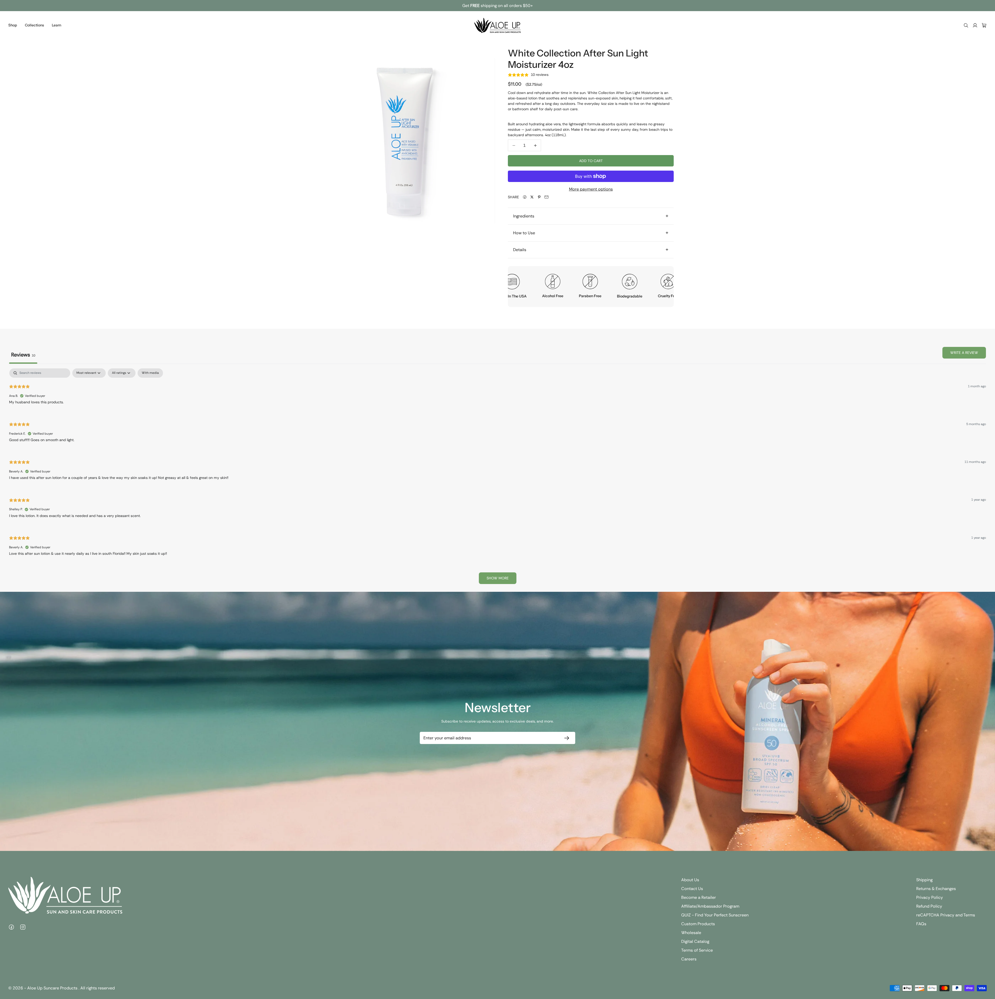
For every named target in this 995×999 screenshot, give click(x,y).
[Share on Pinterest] (539, 197)
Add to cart (591, 160)
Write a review (964, 352)
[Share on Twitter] (532, 197)
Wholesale (691, 932)
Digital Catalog (695, 941)
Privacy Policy (929, 897)
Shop (12, 25)
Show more (498, 578)
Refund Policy (929, 906)
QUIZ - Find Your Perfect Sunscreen (715, 915)
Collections (34, 25)
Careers (688, 959)
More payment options (591, 189)
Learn (56, 25)
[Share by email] (546, 197)
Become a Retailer (698, 897)
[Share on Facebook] (525, 197)
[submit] (565, 738)
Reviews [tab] (23, 354)
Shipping (924, 880)
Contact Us (692, 888)
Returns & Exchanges (936, 888)
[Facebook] (11, 927)
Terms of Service (697, 950)
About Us (690, 880)
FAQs (921, 924)
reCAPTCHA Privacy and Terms (945, 915)
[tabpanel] (497, 478)
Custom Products (698, 924)
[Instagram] (23, 927)
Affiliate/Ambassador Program (710, 906)
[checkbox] (150, 373)
